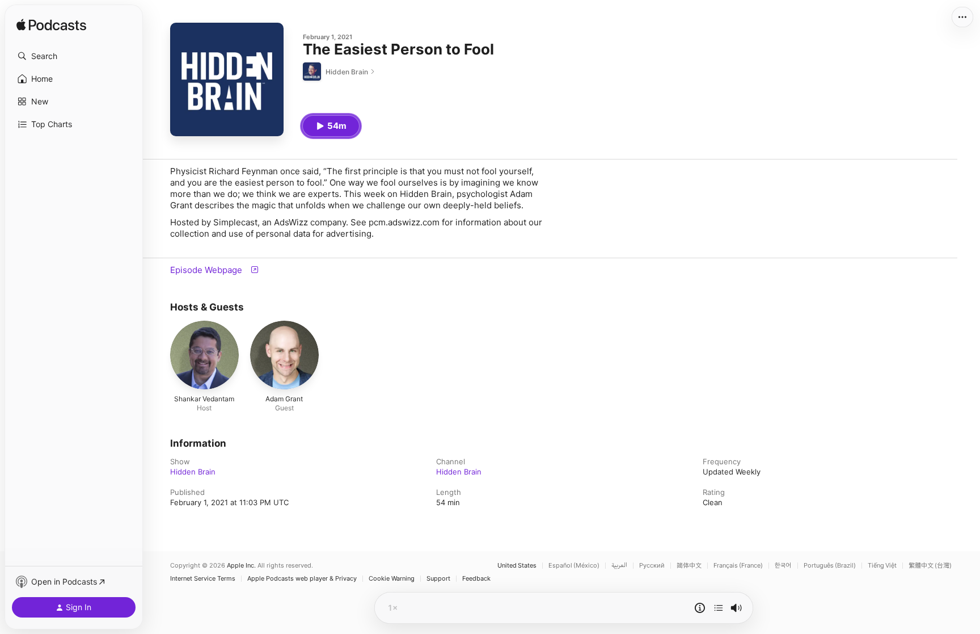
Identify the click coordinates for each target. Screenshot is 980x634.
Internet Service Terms (202, 579)
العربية (619, 565)
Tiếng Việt (882, 565)
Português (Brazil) (830, 565)
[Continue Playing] (718, 608)
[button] (73, 56)
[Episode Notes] (700, 608)
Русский (652, 565)
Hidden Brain (193, 471)
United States (517, 565)
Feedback (476, 579)
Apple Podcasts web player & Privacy (302, 579)
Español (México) (573, 565)
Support (438, 579)
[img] (51, 25)
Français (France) (738, 565)
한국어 (783, 565)
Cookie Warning (392, 579)
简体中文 (689, 565)
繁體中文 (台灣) (930, 565)
